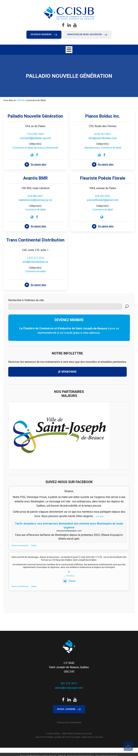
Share (34, 545)
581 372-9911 (69, 683)
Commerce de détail (23, 147)
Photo (72, 581)
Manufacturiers (92, 147)
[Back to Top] (128, 746)
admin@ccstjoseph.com (69, 687)
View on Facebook (20, 545)
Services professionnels (46, 147)
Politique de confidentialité (69, 722)
